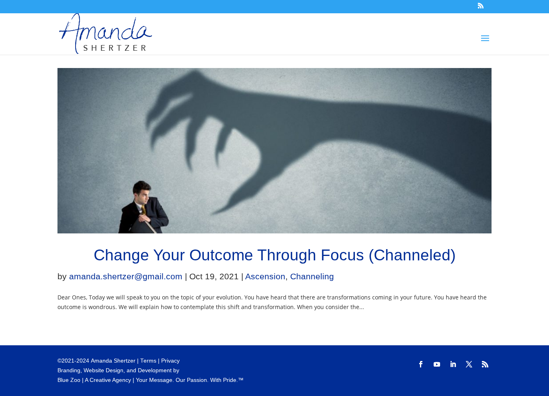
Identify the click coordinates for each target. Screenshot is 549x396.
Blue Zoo (68, 380)
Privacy (170, 361)
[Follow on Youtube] (436, 364)
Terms (148, 361)
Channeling (312, 276)
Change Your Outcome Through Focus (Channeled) (275, 255)
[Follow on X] (469, 364)
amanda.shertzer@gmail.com (125, 276)
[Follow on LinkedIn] (453, 364)
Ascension (265, 276)
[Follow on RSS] (485, 364)
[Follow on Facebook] (420, 364)
